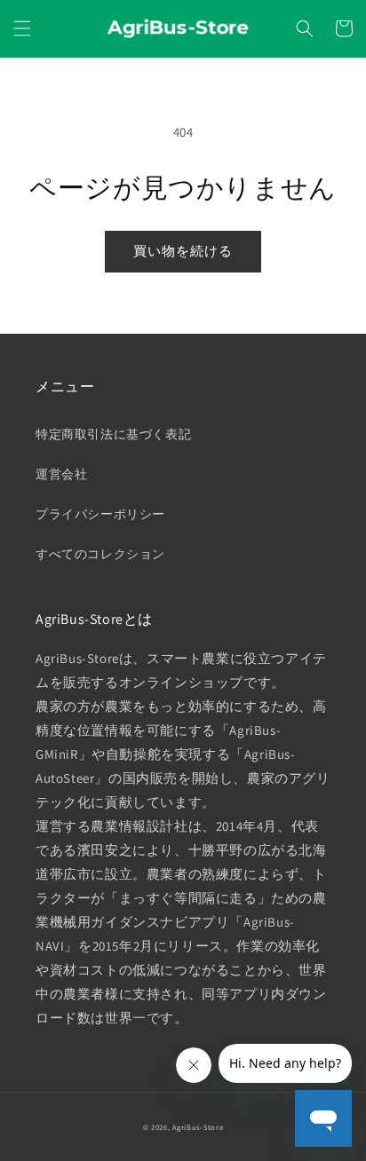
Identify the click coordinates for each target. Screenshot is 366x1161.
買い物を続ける (183, 250)
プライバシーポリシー (100, 514)
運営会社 (61, 474)
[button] (22, 28)
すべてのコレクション (100, 554)
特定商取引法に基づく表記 (113, 434)
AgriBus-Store (197, 1127)
